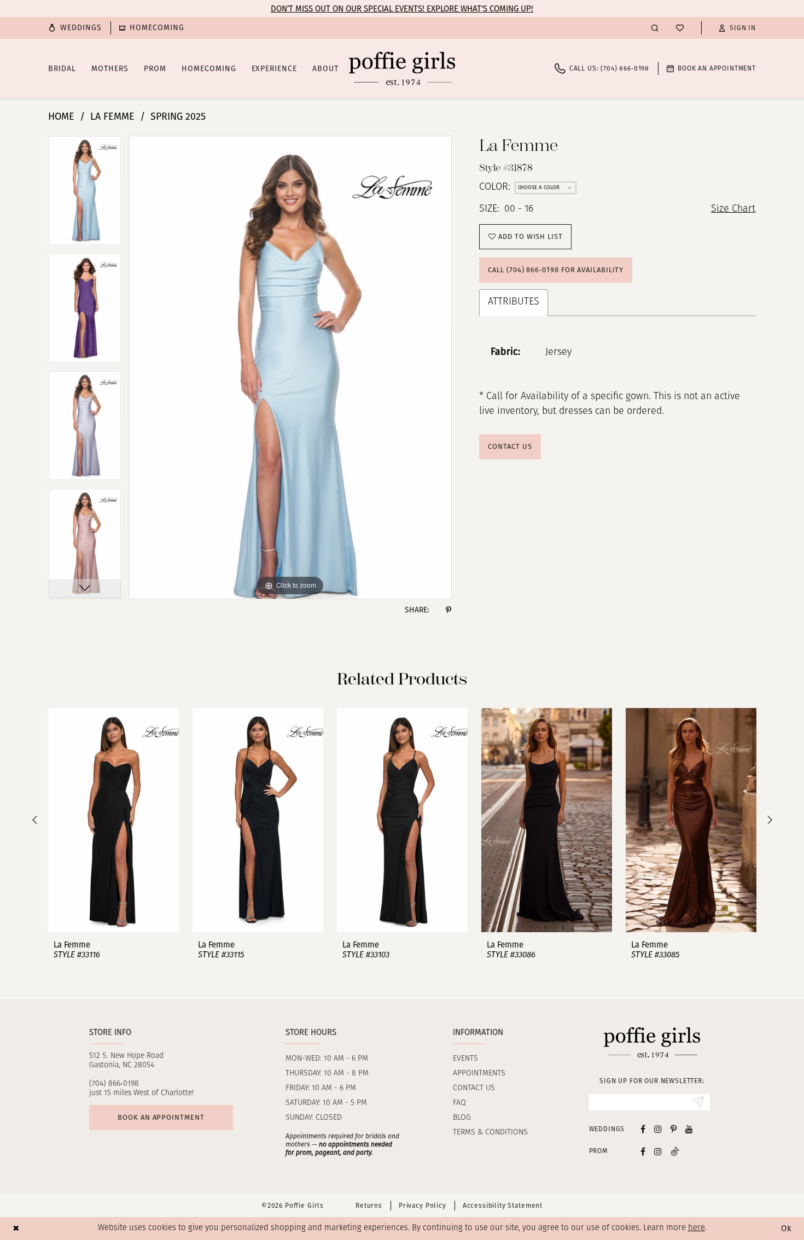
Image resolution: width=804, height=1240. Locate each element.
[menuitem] (74, 28)
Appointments (479, 1073)
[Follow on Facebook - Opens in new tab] (643, 1151)
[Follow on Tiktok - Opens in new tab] (675, 1151)
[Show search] (655, 27)
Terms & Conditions (490, 1132)
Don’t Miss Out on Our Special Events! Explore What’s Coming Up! (402, 9)
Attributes (513, 302)
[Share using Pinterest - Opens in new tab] (448, 610)
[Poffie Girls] (402, 68)
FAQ (459, 1103)
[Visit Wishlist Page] (679, 28)
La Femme (112, 116)
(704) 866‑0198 (114, 1084)
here (696, 1228)
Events (465, 1059)
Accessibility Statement (503, 1205)
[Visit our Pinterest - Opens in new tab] (673, 1129)
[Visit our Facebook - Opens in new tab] (643, 1129)
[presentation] (113, 820)
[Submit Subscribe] (698, 1102)
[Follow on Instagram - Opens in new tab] (658, 1151)
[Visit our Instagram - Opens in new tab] (658, 1129)
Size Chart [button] (733, 209)
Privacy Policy (422, 1205)
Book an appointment (161, 1117)
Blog (462, 1118)
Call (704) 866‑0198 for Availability (556, 270)
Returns (369, 1205)
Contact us (474, 1088)
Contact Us (510, 446)
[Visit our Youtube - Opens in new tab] (689, 1129)
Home (61, 116)
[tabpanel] (84, 194)
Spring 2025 (178, 116)
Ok (786, 1228)
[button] (737, 28)
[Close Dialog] (16, 1228)
